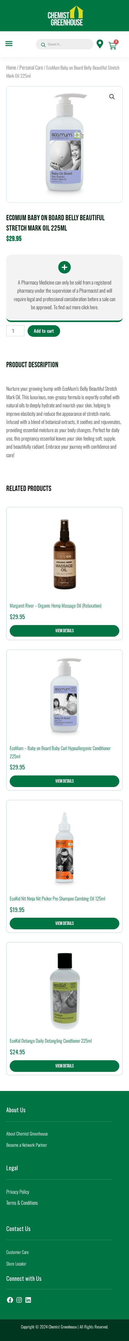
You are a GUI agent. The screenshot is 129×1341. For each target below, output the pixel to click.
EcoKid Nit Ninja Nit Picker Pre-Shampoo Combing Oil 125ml (57, 898)
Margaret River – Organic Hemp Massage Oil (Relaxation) (55, 605)
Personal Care (31, 67)
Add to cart (44, 330)
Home (11, 67)
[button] (9, 44)
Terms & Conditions (22, 1202)
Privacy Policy (17, 1191)
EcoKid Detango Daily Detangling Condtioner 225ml (51, 1040)
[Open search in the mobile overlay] (62, 44)
